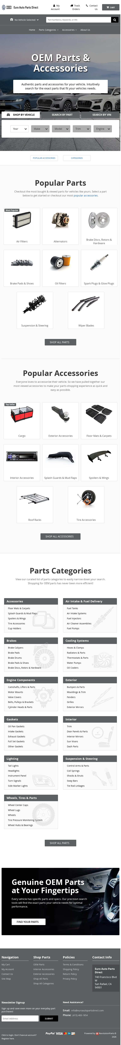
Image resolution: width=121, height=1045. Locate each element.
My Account (8, 969)
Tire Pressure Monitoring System (25, 820)
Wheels (12, 815)
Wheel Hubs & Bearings (20, 825)
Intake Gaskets (15, 731)
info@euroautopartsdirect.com (87, 1010)
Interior (71, 719)
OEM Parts (38, 964)
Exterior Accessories (44, 973)
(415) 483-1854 (80, 1015)
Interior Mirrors (75, 736)
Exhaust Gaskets (16, 736)
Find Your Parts (28, 922)
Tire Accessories (16, 623)
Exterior (71, 680)
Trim (69, 726)
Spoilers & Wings (17, 618)
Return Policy (70, 973)
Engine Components (21, 680)
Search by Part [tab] (61, 114)
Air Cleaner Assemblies (79, 623)
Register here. (8, 1038)
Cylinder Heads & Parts (20, 707)
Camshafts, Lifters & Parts (21, 687)
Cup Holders (14, 628)
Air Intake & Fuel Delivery (84, 601)
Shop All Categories (43, 983)
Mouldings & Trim (76, 692)
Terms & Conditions (73, 964)
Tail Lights (13, 765)
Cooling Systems (77, 641)
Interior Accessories (43, 969)
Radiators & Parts (76, 652)
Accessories (15, 601)
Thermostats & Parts (77, 657)
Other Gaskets (15, 746)
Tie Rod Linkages (76, 785)
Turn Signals (14, 780)
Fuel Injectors (74, 618)
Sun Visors (72, 741)
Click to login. (8, 1035)
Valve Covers (14, 697)
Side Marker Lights (18, 785)
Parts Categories (47, 29)
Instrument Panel (17, 775)
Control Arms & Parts (78, 765)
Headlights (13, 770)
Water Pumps (74, 662)
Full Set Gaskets (16, 741)
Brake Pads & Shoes (18, 662)
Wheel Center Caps (18, 805)
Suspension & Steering (82, 759)
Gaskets (12, 719)
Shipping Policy (71, 969)
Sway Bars (72, 780)
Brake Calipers (15, 647)
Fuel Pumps (73, 628)
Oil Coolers (72, 667)
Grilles (70, 702)
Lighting (12, 759)
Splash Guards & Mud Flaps (22, 613)
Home (32, 29)
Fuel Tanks (72, 608)
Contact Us (7, 973)
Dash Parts (72, 746)
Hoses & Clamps (75, 647)
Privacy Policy (70, 978)
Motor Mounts (15, 692)
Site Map (6, 978)
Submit (49, 1018)
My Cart (6, 964)
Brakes (11, 641)
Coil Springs (73, 770)
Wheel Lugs (14, 810)
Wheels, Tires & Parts (22, 798)
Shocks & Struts (75, 775)
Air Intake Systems (76, 613)
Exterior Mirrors (75, 707)
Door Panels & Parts (77, 731)
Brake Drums (15, 657)
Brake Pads (14, 652)
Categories (77, 158)
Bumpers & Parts (76, 687)
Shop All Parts (59, 342)
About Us (85, 29)
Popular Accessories (44, 158)
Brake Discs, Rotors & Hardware (24, 667)
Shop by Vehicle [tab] (23, 114)
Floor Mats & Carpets (19, 608)
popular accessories (86, 195)
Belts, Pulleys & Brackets (21, 702)
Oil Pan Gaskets (16, 726)
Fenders (71, 697)
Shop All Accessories (60, 536)
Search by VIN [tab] (101, 114)
